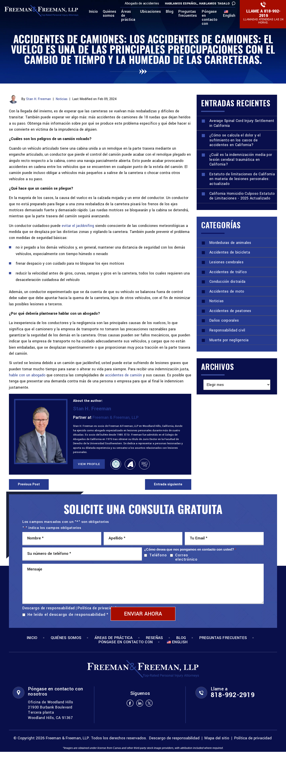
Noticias (61, 99)
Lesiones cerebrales (226, 262)
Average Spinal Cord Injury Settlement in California (241, 123)
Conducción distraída (227, 281)
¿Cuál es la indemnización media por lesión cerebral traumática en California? (240, 159)
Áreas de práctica (128, 16)
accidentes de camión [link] (123, 375)
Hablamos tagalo (214, 3)
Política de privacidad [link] (253, 738)
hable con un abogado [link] (27, 375)
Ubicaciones (150, 12)
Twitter (149, 702)
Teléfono (157, 555)
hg (144, 464)
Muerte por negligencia (229, 340)
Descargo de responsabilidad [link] (174, 738)
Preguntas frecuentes (187, 14)
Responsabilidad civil (227, 330)
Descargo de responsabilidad (48, 608)
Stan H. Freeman (38, 99)
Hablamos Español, (181, 3)
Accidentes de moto (226, 291)
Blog (169, 12)
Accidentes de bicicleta (229, 252)
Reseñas (154, 638)
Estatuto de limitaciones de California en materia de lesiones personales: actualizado (242, 179)
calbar (115, 464)
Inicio (93, 12)
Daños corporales (224, 320)
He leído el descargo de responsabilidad (67, 614)
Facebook (130, 702)
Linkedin (139, 702)
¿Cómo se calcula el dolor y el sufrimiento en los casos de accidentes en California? (235, 140)
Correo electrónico (186, 557)
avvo (130, 464)
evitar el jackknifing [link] (78, 225)
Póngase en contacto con (209, 18)
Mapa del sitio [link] (216, 738)
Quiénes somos (109, 14)
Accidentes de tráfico (228, 272)
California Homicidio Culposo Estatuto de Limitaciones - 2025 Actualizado (242, 196)
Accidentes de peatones (230, 310)
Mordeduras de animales (230, 242)
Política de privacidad (97, 608)
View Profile (89, 464)
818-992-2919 (270, 13)
